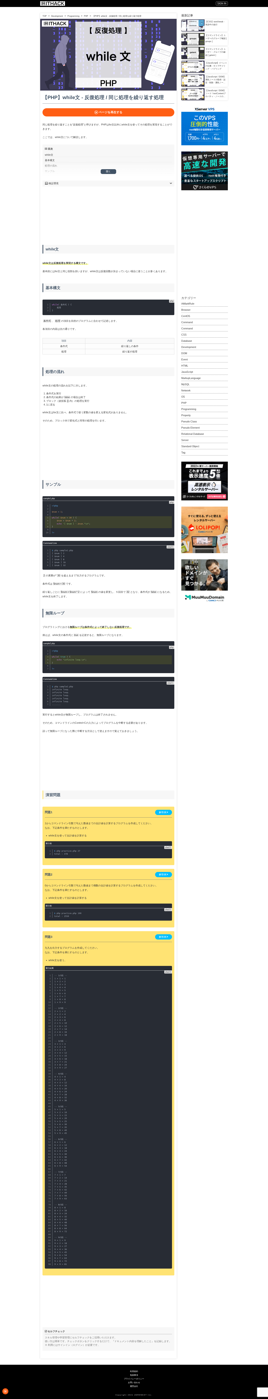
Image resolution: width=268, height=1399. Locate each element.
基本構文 (50, 160)
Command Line (50, 543)
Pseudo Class (189, 421)
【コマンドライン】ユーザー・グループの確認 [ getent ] (215, 52)
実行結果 (50, 968)
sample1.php (49, 498)
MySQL (185, 384)
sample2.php (49, 643)
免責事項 (134, 1375)
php (172, 301)
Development (57, 16)
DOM (184, 353)
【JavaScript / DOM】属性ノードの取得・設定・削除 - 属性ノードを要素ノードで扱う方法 (215, 80)
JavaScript (187, 372)
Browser (185, 310)
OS (183, 396)
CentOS (185, 316)
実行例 (49, 843)
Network (185, 390)
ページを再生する (110, 112)
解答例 (162, 812)
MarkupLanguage (191, 378)
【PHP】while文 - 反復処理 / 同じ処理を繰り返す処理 (117, 16)
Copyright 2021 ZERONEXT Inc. (134, 1395)
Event (184, 359)
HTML (184, 365)
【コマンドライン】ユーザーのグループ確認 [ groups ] (216, 38)
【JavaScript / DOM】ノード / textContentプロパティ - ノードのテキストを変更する (215, 93)
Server (185, 440)
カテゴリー (188, 298)
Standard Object (190, 446)
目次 (50, 148)
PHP (86, 16)
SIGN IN (221, 3)
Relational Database (192, 434)
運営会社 (134, 1386)
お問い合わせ (134, 1382)
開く (108, 171)
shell (170, 547)
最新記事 (187, 15)
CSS (184, 334)
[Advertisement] (108, 213)
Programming (73, 16)
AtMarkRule (187, 303)
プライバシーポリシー (134, 1379)
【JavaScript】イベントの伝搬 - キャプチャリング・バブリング (216, 66)
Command (187, 322)
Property (186, 415)
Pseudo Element (190, 427)
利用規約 (134, 1371)
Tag (183, 452)
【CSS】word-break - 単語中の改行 (215, 23)
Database (186, 341)
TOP (44, 16)
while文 (49, 155)
